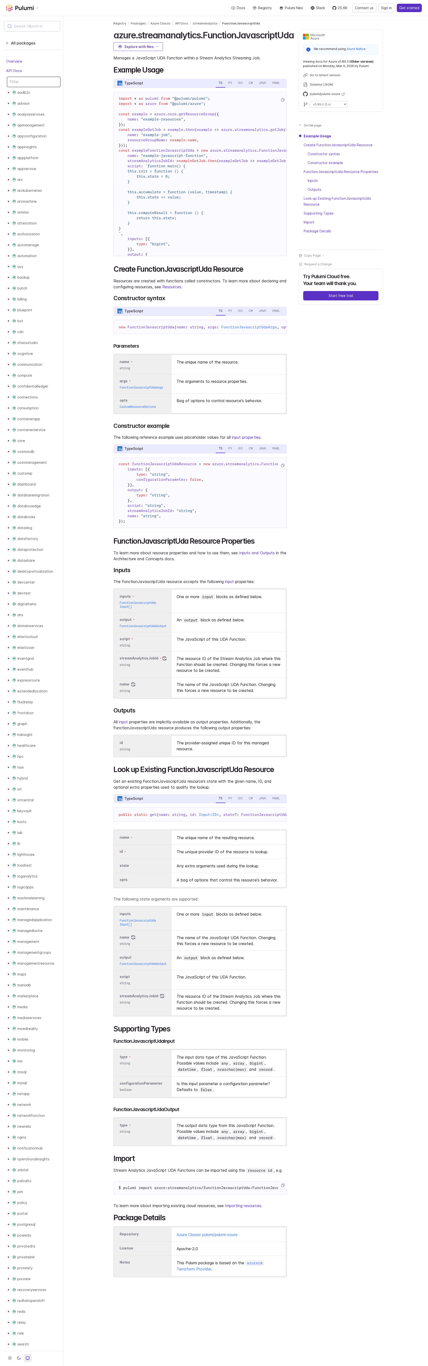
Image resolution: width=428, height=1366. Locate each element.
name (124, 684)
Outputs (314, 189)
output (126, 619)
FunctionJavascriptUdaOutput (143, 626)
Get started (409, 8)
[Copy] (282, 100)
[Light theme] (10, 1358)
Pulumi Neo (294, 8)
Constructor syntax (324, 154)
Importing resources (243, 1205)
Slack (320, 8)
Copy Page (312, 255)
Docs (241, 8)
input (229, 581)
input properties (246, 437)
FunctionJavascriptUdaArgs (249, 327)
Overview (14, 61)
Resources (171, 286)
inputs (125, 596)
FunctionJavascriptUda (241, 23)
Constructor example (325, 163)
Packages (138, 23)
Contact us (364, 8)
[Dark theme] (19, 1358)
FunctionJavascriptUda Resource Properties (341, 172)
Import (309, 222)
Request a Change (318, 264)
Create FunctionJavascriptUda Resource (338, 145)
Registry (265, 8)
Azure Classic (160, 23)
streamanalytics (205, 23)
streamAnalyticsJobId (139, 658)
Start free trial (341, 295)
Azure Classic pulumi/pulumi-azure (207, 1234)
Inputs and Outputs (257, 552)
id (121, 743)
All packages (23, 43)
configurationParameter (141, 1083)
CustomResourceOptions (138, 406)
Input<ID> (209, 815)
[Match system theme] (28, 1358)
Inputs (313, 180)
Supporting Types (319, 213)
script (125, 639)
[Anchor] (298, 34)
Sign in (386, 8)
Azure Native (356, 49)
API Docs (14, 70)
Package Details (317, 231)
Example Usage (317, 136)
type (124, 1057)
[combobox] (32, 26)
